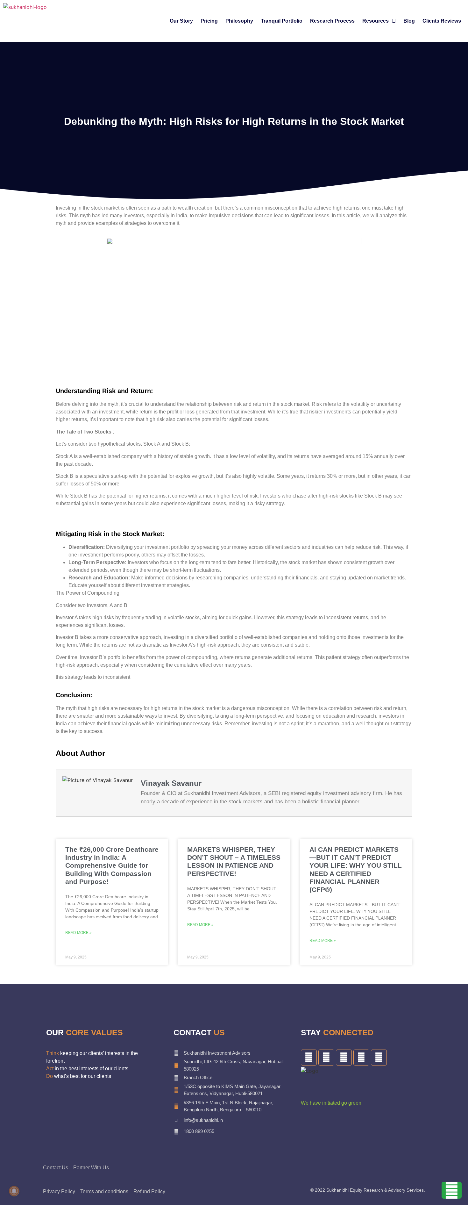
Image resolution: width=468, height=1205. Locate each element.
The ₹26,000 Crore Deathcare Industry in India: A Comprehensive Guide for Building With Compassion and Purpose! (112, 865)
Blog (409, 21)
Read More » (78, 932)
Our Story (181, 21)
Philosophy (239, 21)
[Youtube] (379, 1057)
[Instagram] (361, 1057)
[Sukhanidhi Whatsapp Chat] (452, 1193)
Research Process (332, 21)
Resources (375, 21)
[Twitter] (326, 1057)
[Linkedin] (344, 1057)
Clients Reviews (441, 21)
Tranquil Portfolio (281, 21)
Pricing (209, 21)
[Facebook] (309, 1057)
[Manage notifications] (14, 1191)
